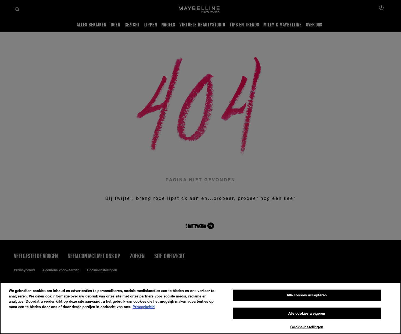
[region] (200, 308)
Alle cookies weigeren (306, 313)
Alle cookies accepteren (307, 295)
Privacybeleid (144, 307)
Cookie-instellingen (306, 327)
